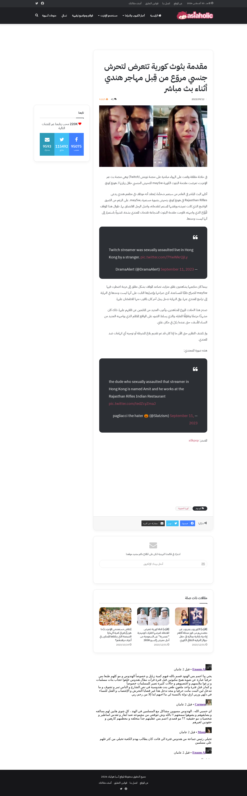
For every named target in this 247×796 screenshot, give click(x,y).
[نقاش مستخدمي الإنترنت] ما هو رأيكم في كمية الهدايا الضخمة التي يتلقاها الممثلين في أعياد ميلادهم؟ (115, 634)
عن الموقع (178, 3)
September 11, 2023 (177, 269)
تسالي (64, 15)
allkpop (194, 440)
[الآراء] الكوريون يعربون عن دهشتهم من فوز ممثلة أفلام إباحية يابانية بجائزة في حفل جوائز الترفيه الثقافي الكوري (192, 634)
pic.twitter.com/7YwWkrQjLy (164, 257)
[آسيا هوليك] (195, 15)
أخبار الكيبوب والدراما (135, 15)
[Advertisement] (123, 34)
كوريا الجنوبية (183, 508)
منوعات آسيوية (49, 15)
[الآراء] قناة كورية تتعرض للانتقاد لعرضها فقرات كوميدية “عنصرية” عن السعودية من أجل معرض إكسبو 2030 (153, 634)
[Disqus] (153, 711)
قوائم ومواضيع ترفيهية (82, 15)
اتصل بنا (166, 3)
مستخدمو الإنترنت (109, 15)
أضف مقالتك (135, 3)
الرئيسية (154, 15)
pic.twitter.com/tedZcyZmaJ (132, 403)
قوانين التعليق (151, 3)
